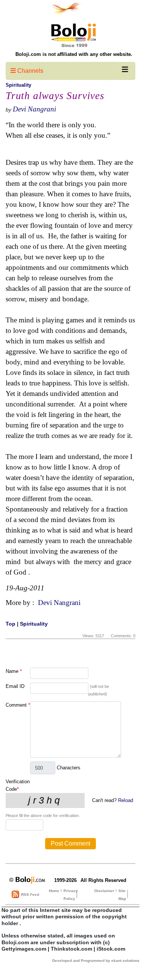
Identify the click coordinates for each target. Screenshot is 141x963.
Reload (125, 800)
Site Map (122, 895)
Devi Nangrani (34, 109)
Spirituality (18, 85)
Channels (29, 71)
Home (54, 891)
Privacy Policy (71, 895)
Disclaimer (104, 891)
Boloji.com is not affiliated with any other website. (73, 54)
